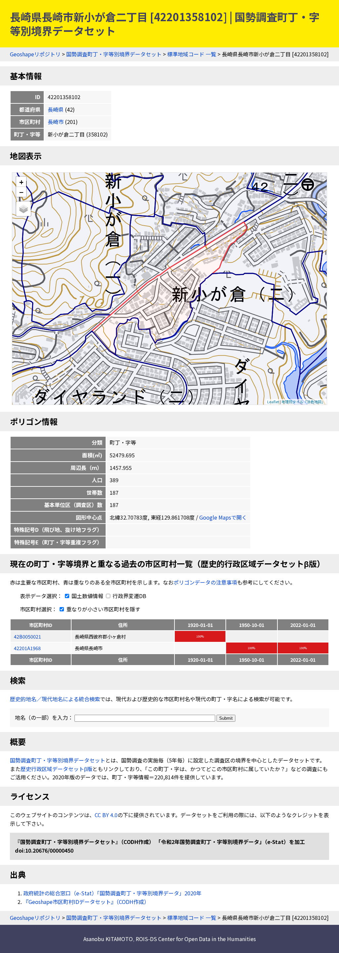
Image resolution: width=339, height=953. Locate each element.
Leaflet (273, 401)
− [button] (21, 192)
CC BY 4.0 (106, 815)
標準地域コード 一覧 (191, 54)
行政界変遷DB (128, 596)
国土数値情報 (87, 596)
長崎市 (56, 122)
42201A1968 (27, 648)
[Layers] (23, 208)
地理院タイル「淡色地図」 (303, 401)
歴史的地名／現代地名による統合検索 (55, 699)
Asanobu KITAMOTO (108, 939)
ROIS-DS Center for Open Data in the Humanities (196, 939)
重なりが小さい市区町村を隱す (102, 609)
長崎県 (56, 109)
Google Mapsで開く (223, 517)
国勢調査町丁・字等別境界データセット (114, 54)
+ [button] (21, 182)
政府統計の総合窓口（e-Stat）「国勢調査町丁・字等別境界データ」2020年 (112, 893)
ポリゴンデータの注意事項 (205, 582)
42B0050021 (27, 636)
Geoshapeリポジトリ (35, 54)
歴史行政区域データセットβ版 (56, 769)
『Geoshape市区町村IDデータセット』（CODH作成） (86, 902)
